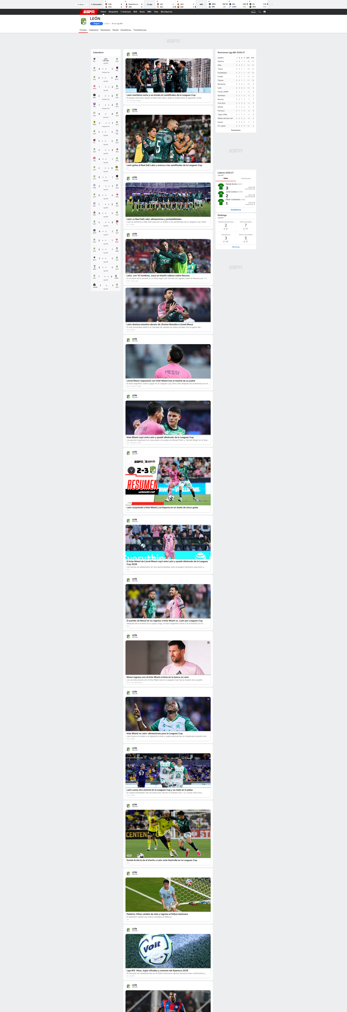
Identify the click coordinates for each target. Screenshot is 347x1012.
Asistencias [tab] (246, 178)
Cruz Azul (221, 103)
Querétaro (221, 95)
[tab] (226, 178)
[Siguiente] (272, 4)
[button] (260, 12)
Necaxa (221, 99)
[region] (236, 92)
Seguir (96, 24)
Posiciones (235, 130)
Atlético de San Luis (225, 118)
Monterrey (222, 84)
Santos (220, 122)
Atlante (220, 107)
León (219, 88)
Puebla (220, 76)
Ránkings (236, 247)
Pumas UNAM (223, 92)
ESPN (89, 12)
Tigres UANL (222, 114)
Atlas (219, 65)
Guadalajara (222, 73)
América (221, 61)
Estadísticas (236, 210)
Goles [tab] (226, 178)
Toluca (220, 69)
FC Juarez (222, 126)
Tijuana (220, 80)
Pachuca (221, 111)
